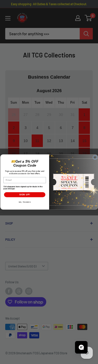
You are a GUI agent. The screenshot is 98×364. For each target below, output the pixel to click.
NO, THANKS (25, 202)
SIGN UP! (24, 194)
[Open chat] (81, 347)
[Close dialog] (95, 157)
